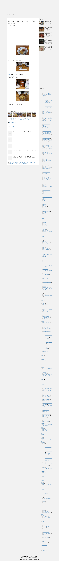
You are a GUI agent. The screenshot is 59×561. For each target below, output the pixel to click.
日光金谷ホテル (45, 511)
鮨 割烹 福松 (45, 363)
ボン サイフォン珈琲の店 (46, 328)
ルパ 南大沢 (45, 151)
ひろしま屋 (44, 294)
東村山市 (43, 321)
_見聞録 (44, 200)
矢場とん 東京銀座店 (46, 421)
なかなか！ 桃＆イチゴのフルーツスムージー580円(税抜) (48, 47)
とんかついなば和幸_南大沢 (47, 112)
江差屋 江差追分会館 (46, 537)
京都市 (43, 442)
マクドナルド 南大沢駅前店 (47, 131)
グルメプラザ (45, 373)
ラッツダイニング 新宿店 (46, 396)
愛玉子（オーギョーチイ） (47, 278)
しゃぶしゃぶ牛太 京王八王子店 (47, 153)
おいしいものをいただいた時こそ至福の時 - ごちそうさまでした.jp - (29, 557)
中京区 (44, 462)
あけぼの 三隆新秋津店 (46, 326)
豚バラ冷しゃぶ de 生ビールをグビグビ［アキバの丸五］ (10, 119)
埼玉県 (42, 437)
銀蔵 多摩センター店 (46, 410)
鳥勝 (44, 213)
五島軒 (44, 534)
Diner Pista (47, 347)
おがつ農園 (44, 256)
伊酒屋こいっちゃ (45, 400)
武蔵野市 (43, 359)
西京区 (44, 467)
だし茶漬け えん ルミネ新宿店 (47, 394)
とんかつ (20, 27)
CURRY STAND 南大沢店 (46, 168)
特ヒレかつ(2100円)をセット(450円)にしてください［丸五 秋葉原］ (15, 119)
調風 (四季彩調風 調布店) (46, 211)
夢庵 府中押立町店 (45, 241)
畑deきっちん (45, 411)
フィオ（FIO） (45, 159)
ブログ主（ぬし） (12, 126)
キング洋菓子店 (45, 127)
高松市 (43, 475)
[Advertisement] (29, 6)
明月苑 (44, 184)
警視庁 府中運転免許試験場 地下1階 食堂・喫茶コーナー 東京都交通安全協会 (47, 254)
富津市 (43, 434)
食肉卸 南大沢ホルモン (46, 124)
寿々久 (44, 205)
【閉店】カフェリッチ (46, 177)
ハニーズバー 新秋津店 (46, 327)
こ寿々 (44, 502)
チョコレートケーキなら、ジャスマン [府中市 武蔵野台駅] (22, 156)
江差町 (43, 536)
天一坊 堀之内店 (45, 152)
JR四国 (43, 480)
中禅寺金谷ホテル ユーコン (47, 512)
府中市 (43, 236)
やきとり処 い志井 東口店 (46, 179)
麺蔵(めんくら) (45, 185)
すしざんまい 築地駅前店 (46, 414)
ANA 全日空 (46, 350)
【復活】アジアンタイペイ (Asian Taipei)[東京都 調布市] (48, 41)
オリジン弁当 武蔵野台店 (46, 249)
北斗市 (43, 515)
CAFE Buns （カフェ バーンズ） (47, 191)
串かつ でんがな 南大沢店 (46, 172)
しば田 (44, 199)
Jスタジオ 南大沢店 (46, 145)
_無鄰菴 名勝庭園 (47, 460)
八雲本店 (44, 429)
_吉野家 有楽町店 (45, 315)
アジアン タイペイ (45, 217)
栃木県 (42, 506)
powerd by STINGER (37, 559)
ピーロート (47, 337)
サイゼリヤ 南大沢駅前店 (46, 138)
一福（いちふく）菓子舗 (46, 517)
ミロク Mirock (45, 206)
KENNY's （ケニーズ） (46, 190)
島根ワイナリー (45, 430)
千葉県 (42, 433)
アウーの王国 (45, 176)
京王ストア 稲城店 (45, 230)
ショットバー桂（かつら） (47, 193)
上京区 (44, 443)
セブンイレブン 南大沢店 (46, 117)
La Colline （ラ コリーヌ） (48, 468)
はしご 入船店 (45, 420)
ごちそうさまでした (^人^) (12, 14)
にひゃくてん (46, 99)
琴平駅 (44, 479)
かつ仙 (47, 348)
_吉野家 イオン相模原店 (46, 498)
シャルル (44, 166)
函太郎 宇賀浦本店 (45, 525)
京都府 (42, 441)
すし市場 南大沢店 (45, 158)
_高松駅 (44, 476)
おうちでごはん (44, 549)
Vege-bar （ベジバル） (48, 453)
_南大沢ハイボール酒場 (46, 92)
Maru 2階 (46, 417)
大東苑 (44, 223)
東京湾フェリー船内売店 (46, 505)
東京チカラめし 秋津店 (46, 322)
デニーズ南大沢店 (45, 165)
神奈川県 (42, 482)
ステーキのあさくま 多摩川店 (47, 484)
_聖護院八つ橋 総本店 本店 (48, 458)
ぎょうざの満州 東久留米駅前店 (47, 295)
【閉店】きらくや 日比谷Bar (47, 178)
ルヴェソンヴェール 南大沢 (47, 93)
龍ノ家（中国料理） (46, 248)
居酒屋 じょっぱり (45, 351)
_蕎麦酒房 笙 (47, 488)
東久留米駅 (44, 286)
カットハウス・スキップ (46, 415)
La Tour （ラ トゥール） (48, 454)
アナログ (44, 212)
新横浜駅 (46, 493)
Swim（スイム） (45, 224)
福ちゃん (46, 277)
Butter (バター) (45, 173)
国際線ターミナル (47, 346)
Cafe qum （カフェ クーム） (47, 282)
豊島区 (43, 379)
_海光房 (44, 528)
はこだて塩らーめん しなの (47, 533)
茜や (44, 113)
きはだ (44, 472)
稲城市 (43, 218)
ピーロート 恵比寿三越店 (46, 399)
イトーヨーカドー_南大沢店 (47, 167)
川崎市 (43, 483)
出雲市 (43, 428)
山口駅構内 (44, 541)
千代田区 (12, 122)
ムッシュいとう (47, 465)
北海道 (42, 514)
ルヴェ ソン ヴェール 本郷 (46, 331)
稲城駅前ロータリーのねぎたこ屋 (47, 231)
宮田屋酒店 (44, 416)
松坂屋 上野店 (45, 269)
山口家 (44, 247)
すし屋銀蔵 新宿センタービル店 (47, 388)
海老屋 (44, 510)
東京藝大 (44, 273)
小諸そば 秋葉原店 (45, 311)
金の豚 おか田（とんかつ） (47, 139)
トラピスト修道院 (45, 516)
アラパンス (44, 204)
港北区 (44, 492)
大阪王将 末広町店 (45, 304)
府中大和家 (44, 260)
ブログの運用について (45, 550)
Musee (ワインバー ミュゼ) (48, 463)
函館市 (43, 521)
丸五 (9, 122)
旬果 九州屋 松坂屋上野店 (48, 270)
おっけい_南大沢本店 (46, 111)
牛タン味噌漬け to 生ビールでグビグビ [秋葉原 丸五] (29, 119)
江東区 (43, 423)
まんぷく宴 (44, 222)
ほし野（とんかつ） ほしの (47, 134)
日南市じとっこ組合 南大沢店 (47, 160)
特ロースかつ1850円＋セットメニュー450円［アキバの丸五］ (24, 119)
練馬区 (43, 300)
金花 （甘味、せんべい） (46, 287)
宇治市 (43, 471)
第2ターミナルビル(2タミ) (48, 335)
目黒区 (43, 355)
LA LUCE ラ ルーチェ (46, 242)
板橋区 (43, 367)
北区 (42, 364)
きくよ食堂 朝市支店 (46, 532)
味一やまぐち (46, 542)
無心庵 (44, 501)
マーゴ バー (47, 344)
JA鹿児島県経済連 (44, 545)
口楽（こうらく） (45, 110)
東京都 (14, 122)
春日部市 (43, 438)
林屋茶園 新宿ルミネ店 (46, 395)
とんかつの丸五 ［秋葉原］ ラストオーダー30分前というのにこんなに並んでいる (19, 119)
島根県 (42, 427)
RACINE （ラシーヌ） (48, 447)
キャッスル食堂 (47, 274)
